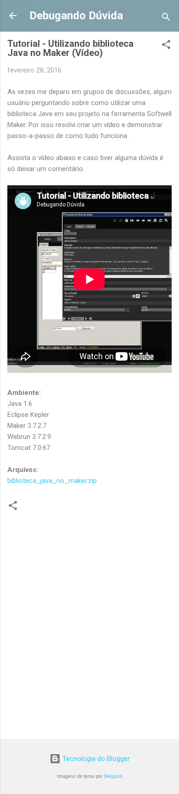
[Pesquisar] (166, 19)
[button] (166, 46)
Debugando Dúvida (76, 15)
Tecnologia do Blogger (95, 759)
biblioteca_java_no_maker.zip (52, 481)
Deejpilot (113, 776)
